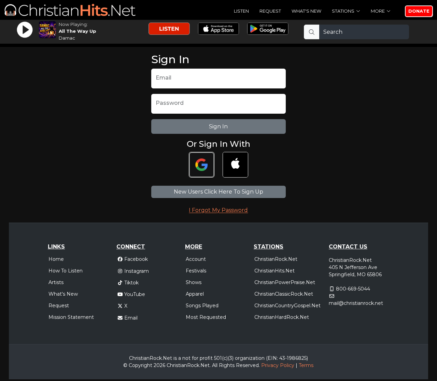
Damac (67, 38)
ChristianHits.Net (274, 270)
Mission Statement (71, 317)
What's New (306, 11)
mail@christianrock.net (356, 303)
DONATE (418, 11)
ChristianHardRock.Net (281, 317)
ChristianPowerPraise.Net (284, 282)
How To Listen (65, 270)
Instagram (136, 271)
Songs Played (202, 305)
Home (56, 259)
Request (270, 11)
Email (131, 317)
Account (196, 259)
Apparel (195, 294)
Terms (306, 365)
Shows (193, 282)
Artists (56, 282)
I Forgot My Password (218, 210)
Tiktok (131, 282)
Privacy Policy (277, 365)
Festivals (196, 270)
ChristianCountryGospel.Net (287, 305)
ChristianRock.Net (275, 259)
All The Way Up (77, 31)
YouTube (134, 294)
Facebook (136, 259)
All (214, 365)
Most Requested (206, 317)
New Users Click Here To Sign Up (218, 191)
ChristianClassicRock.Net (283, 294)
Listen (241, 11)
